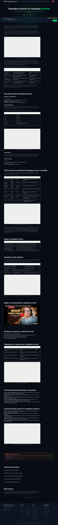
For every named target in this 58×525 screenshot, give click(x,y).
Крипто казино (34, 511)
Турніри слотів (34, 507)
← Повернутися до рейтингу (29, 497)
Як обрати (35, 1)
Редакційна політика (47, 517)
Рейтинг (23, 1)
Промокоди (34, 517)
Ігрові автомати (34, 513)
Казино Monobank (35, 518)
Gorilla (22, 511)
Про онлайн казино (47, 511)
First (21, 512)
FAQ (46, 1)
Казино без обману (35, 516)
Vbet (26, 506)
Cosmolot (27, 513)
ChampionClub (28, 511)
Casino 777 (27, 507)
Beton (21, 513)
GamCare (17, 458)
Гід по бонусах (46, 512)
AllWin (21, 507)
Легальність (43, 1)
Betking (27, 512)
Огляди (27, 1)
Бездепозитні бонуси (35, 506)
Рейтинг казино (46, 506)
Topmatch (22, 516)
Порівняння (31, 1)
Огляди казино (46, 507)
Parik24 (27, 516)
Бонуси (39, 1)
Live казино (34, 512)
